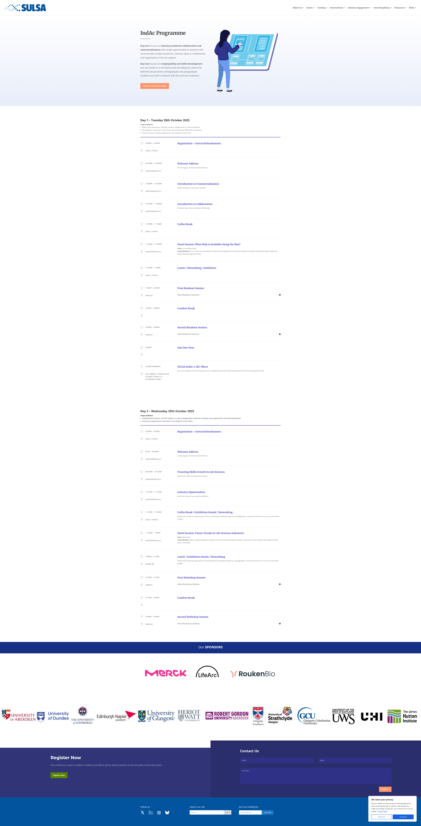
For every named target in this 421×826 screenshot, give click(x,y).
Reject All (381, 817)
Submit (384, 789)
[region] (392, 809)
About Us (297, 8)
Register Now (59, 775)
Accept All (403, 817)
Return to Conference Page (154, 86)
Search (227, 812)
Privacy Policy (382, 811)
